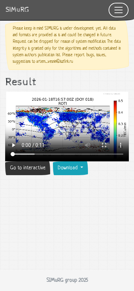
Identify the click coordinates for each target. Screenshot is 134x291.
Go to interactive (27, 168)
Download (68, 168)
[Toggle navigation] (119, 10)
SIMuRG (17, 10)
